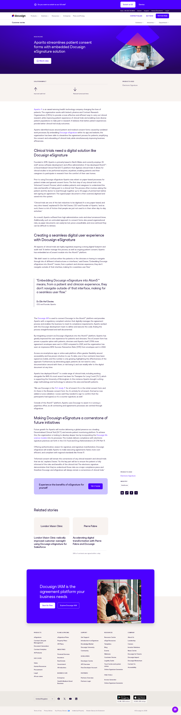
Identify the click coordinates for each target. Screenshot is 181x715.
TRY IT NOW (95, 486)
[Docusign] (19, 16)
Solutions (44, 16)
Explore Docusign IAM (68, 605)
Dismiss (142, 4)
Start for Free (47, 605)
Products (34, 16)
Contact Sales (136, 16)
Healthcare (38, 37)
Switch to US (128, 4)
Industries (150, 23)
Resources (55, 16)
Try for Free (162, 16)
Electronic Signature (130, 85)
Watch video (44, 61)
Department (163, 23)
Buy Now (149, 16)
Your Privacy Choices (61, 711)
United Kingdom (42, 699)
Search (139, 11)
